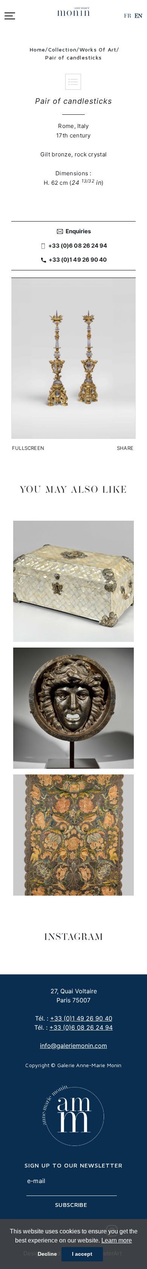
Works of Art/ (99, 49)
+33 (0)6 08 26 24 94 (81, 1027)
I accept (82, 1254)
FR (127, 16)
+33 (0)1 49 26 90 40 (81, 1018)
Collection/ (63, 49)
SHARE (125, 448)
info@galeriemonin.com (73, 1045)
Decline (47, 1254)
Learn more (116, 1240)
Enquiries (78, 231)
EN (138, 16)
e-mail (36, 1181)
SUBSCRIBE (71, 1204)
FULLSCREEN (28, 448)
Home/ (39, 49)
